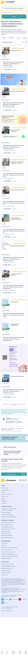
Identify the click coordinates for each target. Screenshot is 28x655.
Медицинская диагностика (8, 566)
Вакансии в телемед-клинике (9, 547)
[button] (14, 8)
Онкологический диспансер (15, 130)
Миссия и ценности (6, 494)
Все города (4, 575)
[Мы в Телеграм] (20, 480)
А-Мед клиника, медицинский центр (16, 218)
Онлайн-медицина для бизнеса (10, 556)
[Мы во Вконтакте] (23, 480)
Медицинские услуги (7, 568)
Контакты (3, 503)
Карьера (3, 492)
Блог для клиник (5, 531)
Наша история (5, 490)
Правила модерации (7, 535)
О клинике (4, 543)
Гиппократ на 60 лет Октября (16, 274)
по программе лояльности (8, 122)
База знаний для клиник (8, 537)
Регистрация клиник (7, 524)
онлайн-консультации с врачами (12, 358)
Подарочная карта (6, 558)
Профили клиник (6, 572)
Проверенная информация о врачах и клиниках (8, 509)
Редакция (4, 500)
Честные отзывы (5, 512)
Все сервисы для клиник (8, 529)
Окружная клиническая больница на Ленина (17, 162)
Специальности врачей (7, 564)
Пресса (3, 498)
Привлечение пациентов (8, 522)
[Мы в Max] (25, 480)
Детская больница (16, 50)
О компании (4, 488)
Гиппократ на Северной (17, 376)
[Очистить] (24, 8)
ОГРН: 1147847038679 (6, 608)
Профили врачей (6, 570)
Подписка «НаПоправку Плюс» (9, 554)
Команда (3, 545)
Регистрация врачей (7, 526)
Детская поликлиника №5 (18, 91)
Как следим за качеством (8, 552)
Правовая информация (6, 610)
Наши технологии (6, 549)
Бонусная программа (7, 514)
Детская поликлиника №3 (18, 189)
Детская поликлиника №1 (18, 245)
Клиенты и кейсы (6, 533)
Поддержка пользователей (8, 516)
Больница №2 (14, 301)
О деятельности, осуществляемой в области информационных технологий (11, 596)
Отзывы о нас (5, 496)
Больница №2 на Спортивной (15, 324)
